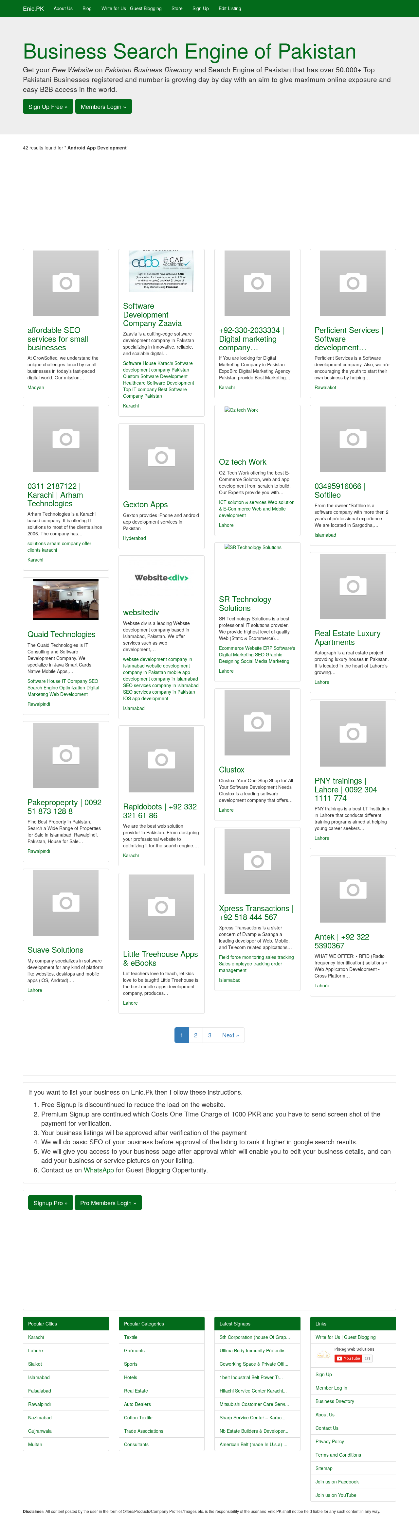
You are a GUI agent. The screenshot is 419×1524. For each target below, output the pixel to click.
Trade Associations (143, 1431)
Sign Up (200, 8)
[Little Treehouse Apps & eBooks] (161, 907)
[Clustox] (257, 722)
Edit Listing (230, 8)
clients (34, 549)
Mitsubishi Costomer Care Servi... (254, 1404)
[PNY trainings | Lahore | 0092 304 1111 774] (353, 734)
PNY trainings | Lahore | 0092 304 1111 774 (346, 788)
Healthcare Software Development (158, 382)
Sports (130, 1363)
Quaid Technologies (61, 633)
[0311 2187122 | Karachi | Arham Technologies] (66, 439)
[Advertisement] (209, 200)
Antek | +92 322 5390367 (342, 940)
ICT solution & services (243, 502)
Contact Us (327, 1428)
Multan (35, 1444)
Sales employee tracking (244, 963)
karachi (49, 549)
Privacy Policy (330, 1441)
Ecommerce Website (240, 648)
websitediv (141, 611)
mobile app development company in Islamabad (160, 675)
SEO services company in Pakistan (159, 691)
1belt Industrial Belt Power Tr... (251, 1377)
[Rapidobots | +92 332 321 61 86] (161, 759)
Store (177, 8)
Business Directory (335, 1401)
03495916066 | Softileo (340, 490)
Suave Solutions (55, 949)
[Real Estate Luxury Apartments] (353, 586)
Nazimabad (40, 1417)
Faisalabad (39, 1390)
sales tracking (279, 957)
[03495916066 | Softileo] (353, 439)
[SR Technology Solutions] (257, 564)
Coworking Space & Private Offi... (254, 1363)
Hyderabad (134, 538)
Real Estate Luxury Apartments (348, 637)
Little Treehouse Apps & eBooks (160, 958)
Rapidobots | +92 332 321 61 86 (160, 810)
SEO (259, 654)
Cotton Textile (138, 1417)
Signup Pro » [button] (51, 1202)
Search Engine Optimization (56, 687)
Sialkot (35, 1363)
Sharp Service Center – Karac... (252, 1417)
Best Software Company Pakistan (155, 392)
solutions (37, 543)
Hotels (130, 1377)
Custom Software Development (155, 376)
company (72, 543)
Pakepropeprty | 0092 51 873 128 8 (64, 806)
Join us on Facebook (337, 1481)
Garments (134, 1350)
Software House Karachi (148, 363)
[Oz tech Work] (257, 427)
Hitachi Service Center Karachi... (253, 1390)
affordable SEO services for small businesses (57, 338)
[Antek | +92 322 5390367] (353, 890)
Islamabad (325, 534)
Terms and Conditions (338, 1454)
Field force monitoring (241, 957)
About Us (63, 8)
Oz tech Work (242, 461)
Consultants (136, 1444)
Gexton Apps (145, 504)
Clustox (232, 769)
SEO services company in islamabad (161, 685)
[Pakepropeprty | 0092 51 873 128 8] (66, 755)
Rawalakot (325, 387)
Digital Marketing (236, 654)
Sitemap (324, 1468)
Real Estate (136, 1390)
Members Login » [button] (103, 106)
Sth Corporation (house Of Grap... (255, 1337)
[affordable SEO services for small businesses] (66, 283)
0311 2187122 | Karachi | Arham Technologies (55, 494)
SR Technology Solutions (245, 603)
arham (54, 543)
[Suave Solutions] (66, 903)
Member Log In (331, 1387)
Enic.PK (33, 8)
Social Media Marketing (265, 661)
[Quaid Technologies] (66, 599)
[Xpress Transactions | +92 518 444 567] (257, 861)
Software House (44, 681)
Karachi (131, 405)
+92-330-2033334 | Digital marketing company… (251, 338)
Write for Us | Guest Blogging (131, 8)
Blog (87, 8)
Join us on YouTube (336, 1495)
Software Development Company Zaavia (152, 314)
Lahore (226, 525)
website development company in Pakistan (156, 668)
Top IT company (140, 389)
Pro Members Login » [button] (108, 1202)
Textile (130, 1337)
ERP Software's (279, 648)
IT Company (74, 681)
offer (86, 543)
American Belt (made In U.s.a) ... (253, 1444)
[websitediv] (161, 577)
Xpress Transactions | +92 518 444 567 (256, 912)
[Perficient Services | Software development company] (353, 283)
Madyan (35, 387)
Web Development (68, 694)
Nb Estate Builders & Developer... (254, 1431)
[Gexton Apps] (161, 457)
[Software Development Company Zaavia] (161, 271)
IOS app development (145, 698)
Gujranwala (40, 1431)
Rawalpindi (38, 704)
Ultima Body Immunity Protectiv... (254, 1350)
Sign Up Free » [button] (48, 106)
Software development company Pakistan (158, 366)
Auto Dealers (137, 1404)
